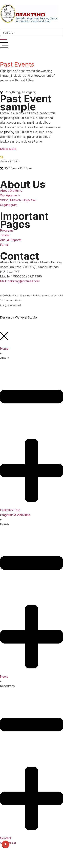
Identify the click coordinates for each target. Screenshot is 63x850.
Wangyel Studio (26, 317)
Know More (8, 148)
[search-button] (3, 39)
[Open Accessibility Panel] (5, 844)
